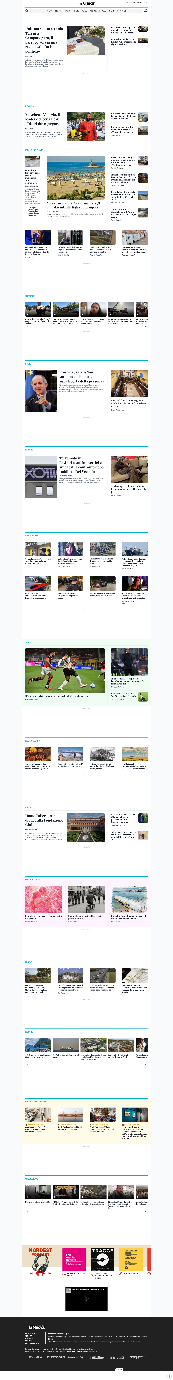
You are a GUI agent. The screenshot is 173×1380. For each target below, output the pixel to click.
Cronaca (49, 11)
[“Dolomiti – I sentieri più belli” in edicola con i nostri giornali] (70, 754)
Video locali (121, 11)
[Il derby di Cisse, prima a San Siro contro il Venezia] (143, 697)
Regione (58, 11)
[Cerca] (26, 10)
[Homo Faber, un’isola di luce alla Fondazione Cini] (86, 827)
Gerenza (29, 1338)
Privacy (28, 1341)
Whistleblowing (32, 1343)
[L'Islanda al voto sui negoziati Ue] (38, 1192)
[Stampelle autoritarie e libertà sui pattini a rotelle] (86, 899)
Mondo (84, 11)
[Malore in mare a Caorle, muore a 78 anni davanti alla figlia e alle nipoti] (76, 178)
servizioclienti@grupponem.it (85, 1351)
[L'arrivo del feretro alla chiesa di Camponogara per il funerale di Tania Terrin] (38, 309)
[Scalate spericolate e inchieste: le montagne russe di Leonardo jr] (129, 469)
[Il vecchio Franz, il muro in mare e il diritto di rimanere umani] (129, 899)
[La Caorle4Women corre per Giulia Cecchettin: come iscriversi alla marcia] (70, 549)
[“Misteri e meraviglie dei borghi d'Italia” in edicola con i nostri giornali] (103, 754)
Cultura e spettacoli (98, 11)
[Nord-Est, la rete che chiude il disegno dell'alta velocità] (70, 1115)
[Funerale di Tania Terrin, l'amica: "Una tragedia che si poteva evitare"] (143, 40)
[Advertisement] (86, 17)
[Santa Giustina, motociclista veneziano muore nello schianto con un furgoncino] (135, 583)
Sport (111, 11)
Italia (76, 11)
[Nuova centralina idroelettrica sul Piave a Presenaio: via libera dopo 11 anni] (143, 212)
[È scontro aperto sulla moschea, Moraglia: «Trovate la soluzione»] (143, 130)
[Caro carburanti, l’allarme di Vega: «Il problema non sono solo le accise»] (70, 237)
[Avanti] (145, 326)
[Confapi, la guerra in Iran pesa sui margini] (66, 1045)
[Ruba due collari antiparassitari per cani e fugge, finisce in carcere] (38, 583)
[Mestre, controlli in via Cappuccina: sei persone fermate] (70, 583)
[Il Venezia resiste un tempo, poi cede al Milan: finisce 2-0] (65, 670)
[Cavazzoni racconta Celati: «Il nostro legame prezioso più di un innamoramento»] (143, 818)
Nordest (68, 11)
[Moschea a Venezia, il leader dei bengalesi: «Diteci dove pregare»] (86, 126)
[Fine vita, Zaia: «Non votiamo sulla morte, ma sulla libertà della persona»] (41, 391)
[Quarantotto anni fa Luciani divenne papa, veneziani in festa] (103, 549)
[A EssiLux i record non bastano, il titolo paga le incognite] (38, 1045)
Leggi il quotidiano (130, 2)
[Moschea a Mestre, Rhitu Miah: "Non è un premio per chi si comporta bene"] (93, 309)
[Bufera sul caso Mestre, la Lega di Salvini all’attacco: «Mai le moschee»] (143, 117)
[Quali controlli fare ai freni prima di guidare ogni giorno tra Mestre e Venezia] (38, 1115)
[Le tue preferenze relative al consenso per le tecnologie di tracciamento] (169, 1376)
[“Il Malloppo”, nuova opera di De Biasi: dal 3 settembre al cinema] (66, 1192)
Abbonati (140, 2)
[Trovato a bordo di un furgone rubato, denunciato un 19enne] (103, 583)
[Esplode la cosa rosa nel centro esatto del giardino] (43, 899)
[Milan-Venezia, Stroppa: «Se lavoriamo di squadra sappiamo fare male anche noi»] (129, 662)
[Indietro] (27, 326)
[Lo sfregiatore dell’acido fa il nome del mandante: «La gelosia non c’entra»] (103, 237)
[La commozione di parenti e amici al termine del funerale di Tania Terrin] (143, 29)
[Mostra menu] (26, 3)
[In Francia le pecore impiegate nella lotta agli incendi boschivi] (93, 1192)
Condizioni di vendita (31, 1335)
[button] (86, 1299)
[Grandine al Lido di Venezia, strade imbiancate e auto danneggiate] (32, 161)
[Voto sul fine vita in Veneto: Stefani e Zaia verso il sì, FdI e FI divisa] (129, 383)
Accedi (145, 2)
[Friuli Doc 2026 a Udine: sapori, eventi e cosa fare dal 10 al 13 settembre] (103, 1115)
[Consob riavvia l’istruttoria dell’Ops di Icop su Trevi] (121, 1045)
